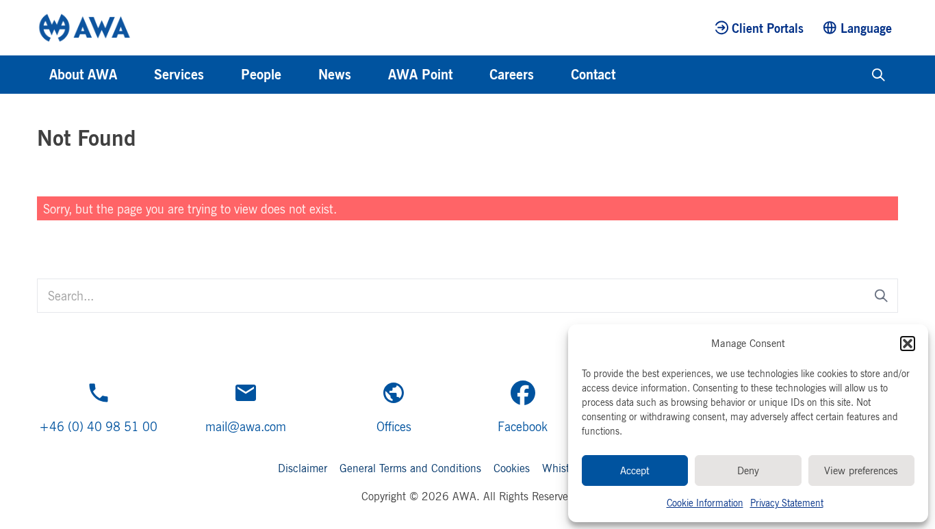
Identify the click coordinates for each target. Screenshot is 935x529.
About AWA (83, 74)
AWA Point (420, 74)
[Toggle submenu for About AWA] (135, 74)
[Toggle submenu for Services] (222, 74)
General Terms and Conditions (410, 468)
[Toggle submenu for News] (369, 74)
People (261, 74)
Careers (511, 74)
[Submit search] (881, 296)
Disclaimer (302, 468)
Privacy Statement (786, 502)
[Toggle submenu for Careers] (552, 74)
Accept (635, 470)
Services (179, 74)
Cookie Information (705, 502)
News (334, 74)
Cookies (512, 468)
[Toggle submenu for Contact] (634, 74)
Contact (593, 74)
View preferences (861, 470)
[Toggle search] (878, 74)
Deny (748, 470)
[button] (907, 343)
